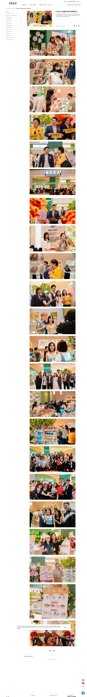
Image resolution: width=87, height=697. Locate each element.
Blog (13, 8)
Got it (65, 627)
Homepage (8, 8)
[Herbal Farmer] (13, 3)
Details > (18, 628)
